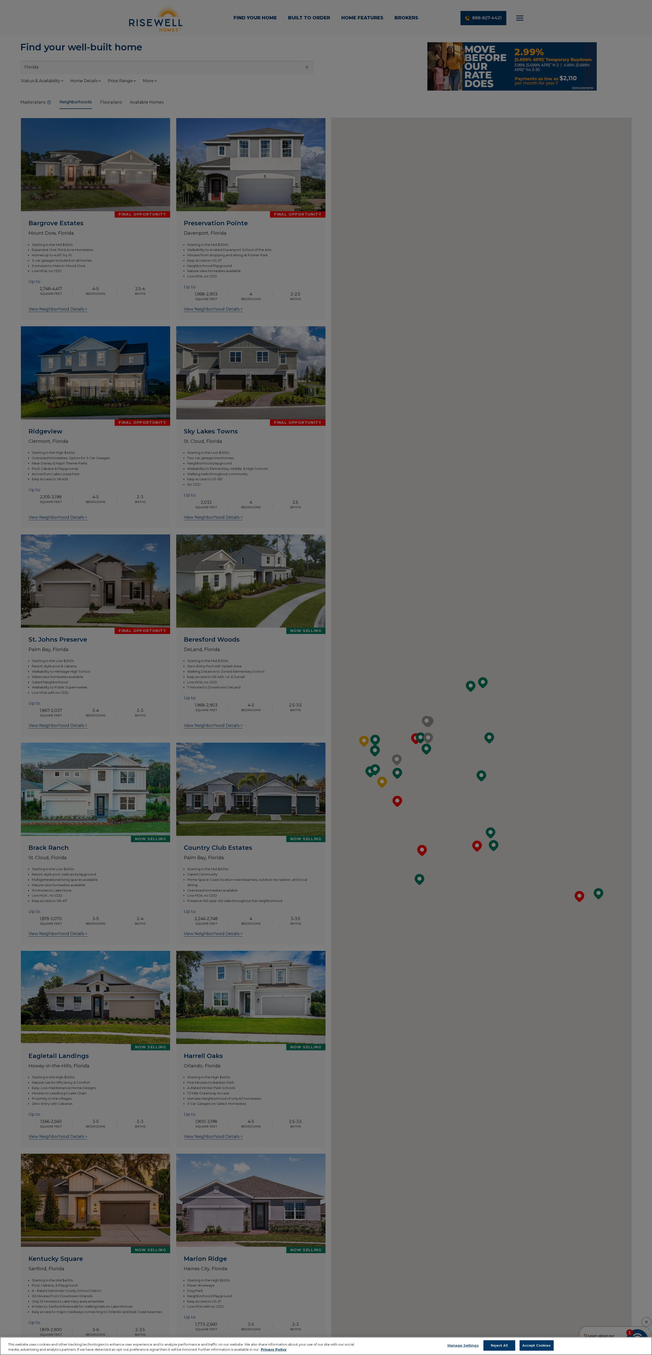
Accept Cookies (536, 1345)
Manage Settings (463, 1345)
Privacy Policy (274, 1349)
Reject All (499, 1345)
